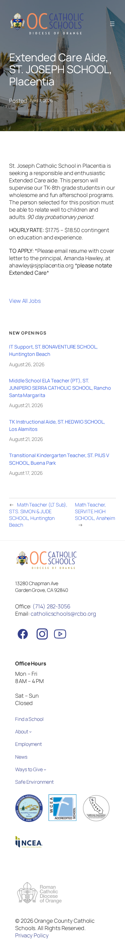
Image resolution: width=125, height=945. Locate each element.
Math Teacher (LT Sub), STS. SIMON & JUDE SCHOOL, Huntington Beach (38, 514)
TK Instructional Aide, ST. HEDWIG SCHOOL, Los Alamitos (57, 425)
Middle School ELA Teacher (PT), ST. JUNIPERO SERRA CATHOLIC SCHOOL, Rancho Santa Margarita (60, 388)
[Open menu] (112, 23)
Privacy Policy (32, 935)
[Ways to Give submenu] (45, 769)
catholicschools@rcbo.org (63, 613)
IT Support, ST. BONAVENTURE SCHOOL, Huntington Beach (53, 350)
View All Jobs (25, 300)
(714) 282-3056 (51, 606)
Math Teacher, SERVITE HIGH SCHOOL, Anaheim (95, 511)
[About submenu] (30, 731)
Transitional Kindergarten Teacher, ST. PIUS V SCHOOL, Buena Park (59, 459)
